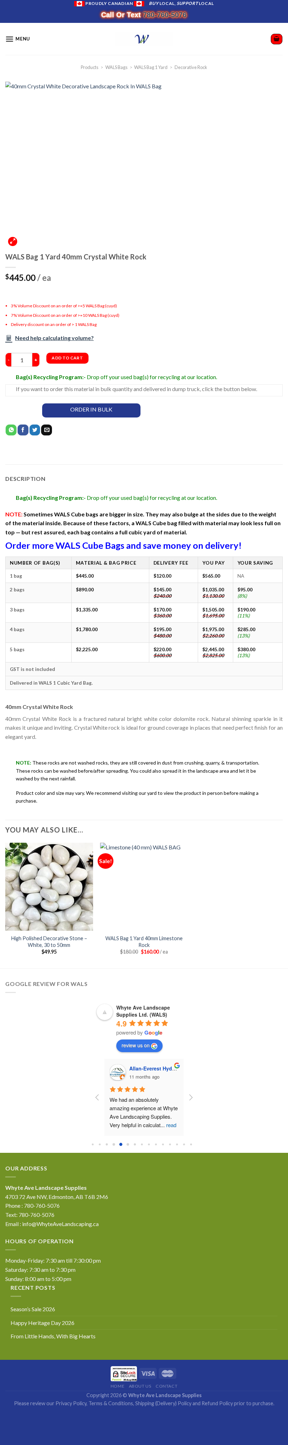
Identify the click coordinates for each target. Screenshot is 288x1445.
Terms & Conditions (111, 1403)
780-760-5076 (164, 15)
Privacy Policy (70, 1403)
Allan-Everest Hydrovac (104, 1068)
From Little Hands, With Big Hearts (53, 1336)
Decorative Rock (191, 67)
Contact (166, 1386)
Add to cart (67, 357)
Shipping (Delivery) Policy (163, 1403)
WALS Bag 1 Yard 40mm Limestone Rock (144, 941)
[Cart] (276, 39)
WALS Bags (116, 67)
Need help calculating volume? (54, 337)
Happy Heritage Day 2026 (42, 1322)
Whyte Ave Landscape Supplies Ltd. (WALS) (143, 1011)
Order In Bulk (91, 409)
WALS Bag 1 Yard (151, 67)
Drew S (170, 1068)
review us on (136, 1045)
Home (117, 1386)
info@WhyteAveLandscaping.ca (60, 1223)
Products (89, 67)
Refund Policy (217, 1403)
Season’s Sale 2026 (33, 1309)
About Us (140, 1386)
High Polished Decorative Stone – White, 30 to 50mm (49, 941)
